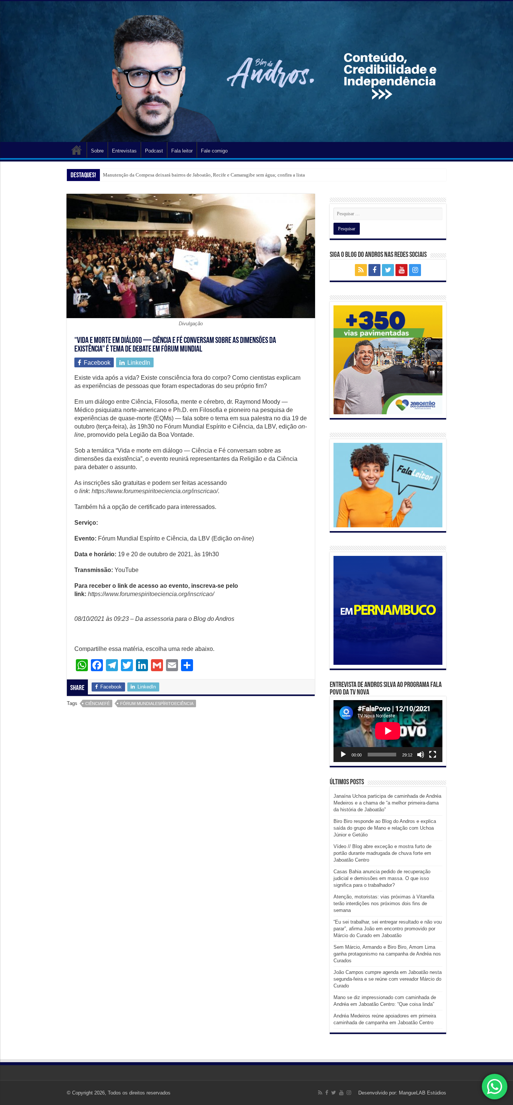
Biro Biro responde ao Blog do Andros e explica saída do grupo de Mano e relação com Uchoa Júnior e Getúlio (384, 828)
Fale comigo (214, 151)
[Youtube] (401, 270)
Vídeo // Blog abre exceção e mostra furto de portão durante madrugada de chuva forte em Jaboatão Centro (382, 853)
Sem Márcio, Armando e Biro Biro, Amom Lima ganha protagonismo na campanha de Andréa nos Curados (387, 953)
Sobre (97, 151)
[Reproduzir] (343, 754)
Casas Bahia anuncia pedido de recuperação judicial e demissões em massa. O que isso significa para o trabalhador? (381, 878)
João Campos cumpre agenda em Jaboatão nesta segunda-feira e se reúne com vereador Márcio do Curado (387, 979)
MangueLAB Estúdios (422, 1093)
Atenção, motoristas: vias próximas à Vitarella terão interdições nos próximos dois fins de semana (383, 903)
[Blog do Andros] (256, 71)
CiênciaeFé (97, 703)
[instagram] (415, 270)
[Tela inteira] (432, 754)
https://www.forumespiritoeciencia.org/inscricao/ (151, 594)
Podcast (154, 151)
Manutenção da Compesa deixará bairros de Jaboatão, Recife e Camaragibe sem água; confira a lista (204, 175)
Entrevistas (124, 151)
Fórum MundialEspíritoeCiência (156, 703)
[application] (387, 731)
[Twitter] (388, 270)
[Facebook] (374, 270)
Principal (76, 150)
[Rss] (361, 270)
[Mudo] (420, 754)
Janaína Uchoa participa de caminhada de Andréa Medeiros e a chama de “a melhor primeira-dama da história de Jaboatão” (387, 802)
